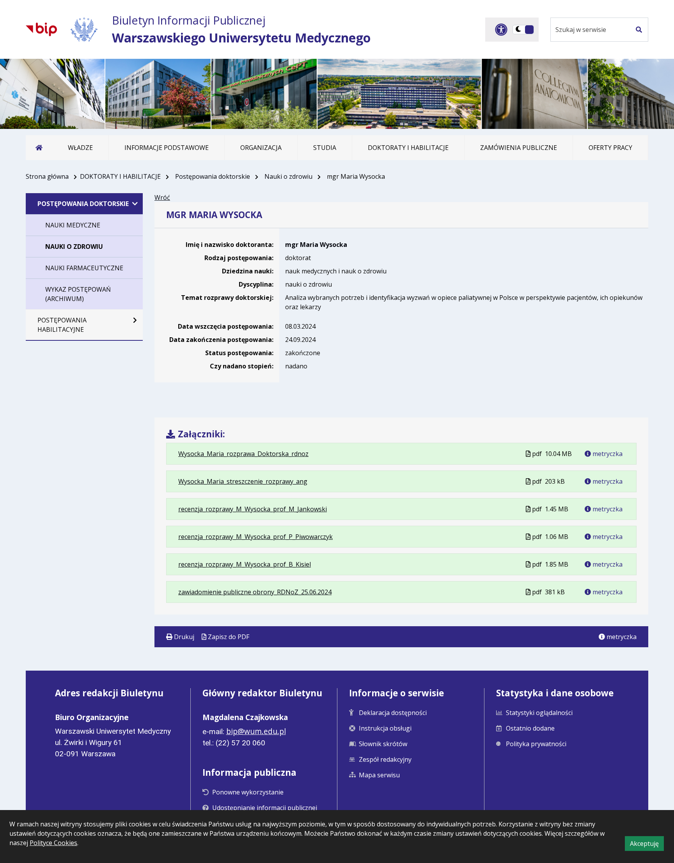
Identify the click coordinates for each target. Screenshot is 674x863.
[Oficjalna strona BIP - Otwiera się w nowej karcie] (41, 29)
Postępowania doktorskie (212, 176)
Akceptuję (647, 845)
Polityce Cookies (53, 842)
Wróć (162, 197)
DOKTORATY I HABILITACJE (120, 176)
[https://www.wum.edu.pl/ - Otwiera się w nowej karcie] (84, 29)
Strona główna (47, 176)
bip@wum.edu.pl (256, 731)
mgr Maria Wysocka (316, 244)
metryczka (607, 453)
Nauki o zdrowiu (288, 176)
